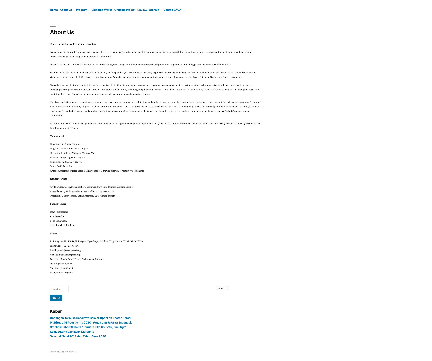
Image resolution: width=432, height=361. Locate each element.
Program (81, 9)
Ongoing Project (125, 9)
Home (54, 9)
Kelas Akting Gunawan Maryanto (72, 331)
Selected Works (102, 9)
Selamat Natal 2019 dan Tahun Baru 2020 (78, 336)
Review (142, 9)
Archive (154, 9)
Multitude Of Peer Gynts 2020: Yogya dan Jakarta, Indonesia (91, 322)
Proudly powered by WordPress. (63, 352)
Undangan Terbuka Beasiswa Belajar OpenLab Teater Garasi (90, 318)
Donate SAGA (172, 9)
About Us (66, 9)
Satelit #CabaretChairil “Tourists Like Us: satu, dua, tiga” (88, 327)
